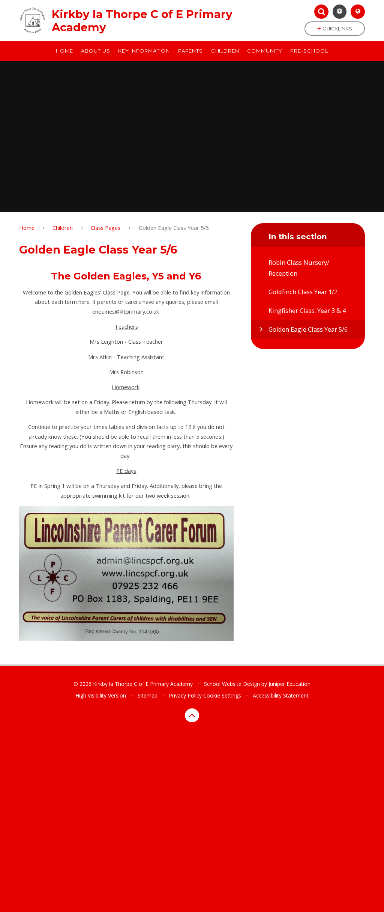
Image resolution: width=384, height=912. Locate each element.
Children (62, 227)
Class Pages (105, 227)
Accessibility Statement (281, 695)
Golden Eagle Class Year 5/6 (173, 227)
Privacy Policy (185, 695)
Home (26, 227)
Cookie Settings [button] (222, 695)
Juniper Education (289, 683)
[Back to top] (192, 715)
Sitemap (148, 695)
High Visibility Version (100, 695)
